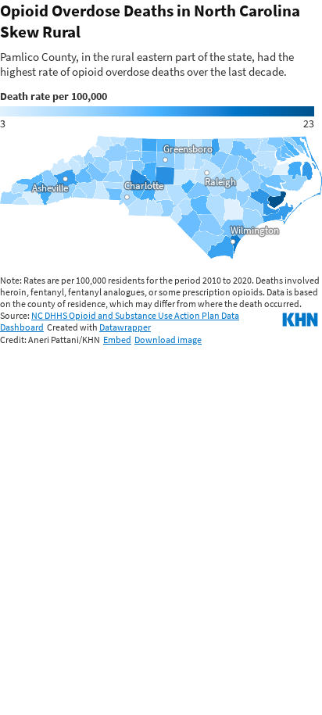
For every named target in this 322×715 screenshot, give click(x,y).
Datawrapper (125, 327)
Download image (168, 339)
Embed (117, 339)
